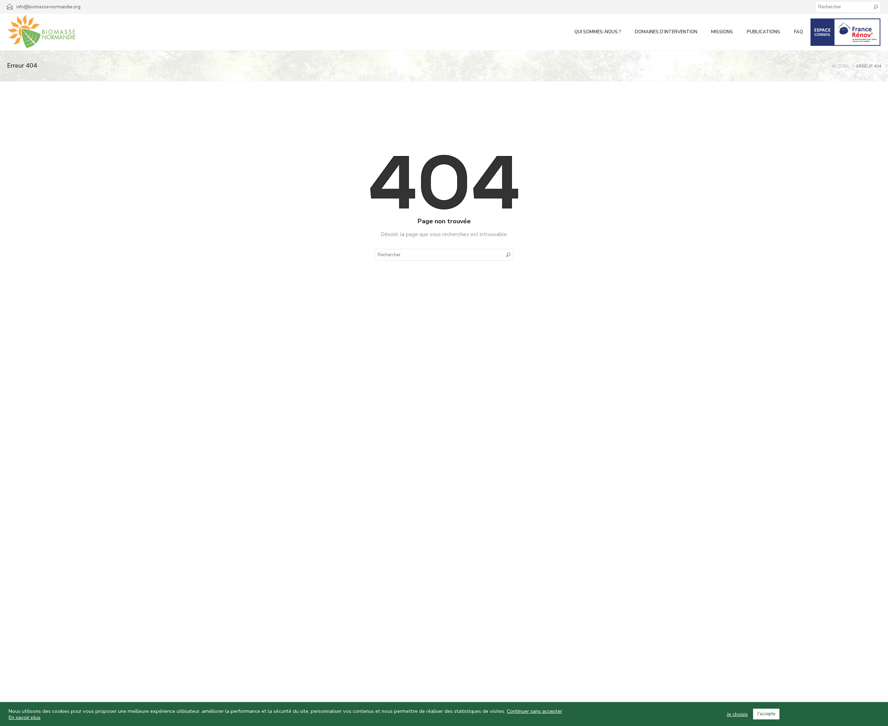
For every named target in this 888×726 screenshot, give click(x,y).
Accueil (840, 66)
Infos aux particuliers (845, 32)
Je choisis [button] (737, 714)
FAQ (798, 32)
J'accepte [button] (766, 714)
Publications (763, 32)
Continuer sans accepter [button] (534, 711)
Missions (722, 32)
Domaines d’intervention (666, 32)
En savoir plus (25, 717)
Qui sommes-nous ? (597, 32)
